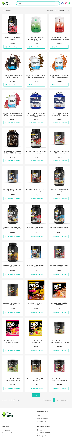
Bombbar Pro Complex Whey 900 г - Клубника (36, 152)
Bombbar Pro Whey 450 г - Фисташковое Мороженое (13, 379)
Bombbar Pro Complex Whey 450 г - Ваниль (12, 190)
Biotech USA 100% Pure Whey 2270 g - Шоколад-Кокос (35, 76)
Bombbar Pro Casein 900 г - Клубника (36, 228)
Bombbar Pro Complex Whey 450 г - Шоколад (36, 190)
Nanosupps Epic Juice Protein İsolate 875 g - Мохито (36, 39)
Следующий (64, 400)
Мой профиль (6, 430)
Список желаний (7, 433)
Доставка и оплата (42, 418)
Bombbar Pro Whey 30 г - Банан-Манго (36, 341)
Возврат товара (41, 421)
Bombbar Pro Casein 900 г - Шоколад (12, 266)
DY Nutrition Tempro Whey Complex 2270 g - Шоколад (59, 114)
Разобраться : (51, 11)
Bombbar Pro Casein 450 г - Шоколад (12, 304)
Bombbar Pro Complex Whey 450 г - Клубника (59, 152)
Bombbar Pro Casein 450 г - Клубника (59, 266)
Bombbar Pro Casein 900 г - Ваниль (59, 228)
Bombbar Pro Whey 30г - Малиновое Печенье (12, 341)
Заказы (4, 436)
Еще (36, 395)
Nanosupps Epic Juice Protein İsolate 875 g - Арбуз (59, 38)
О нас (38, 415)
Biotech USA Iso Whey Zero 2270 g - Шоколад (13, 76)
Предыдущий (47, 400)
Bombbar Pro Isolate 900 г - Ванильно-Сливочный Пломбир (12, 228)
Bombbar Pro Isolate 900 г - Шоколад (59, 190)
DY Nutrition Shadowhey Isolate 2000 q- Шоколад (12, 152)
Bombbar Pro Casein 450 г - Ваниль (36, 266)
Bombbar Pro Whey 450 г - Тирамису (36, 379)
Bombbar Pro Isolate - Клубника (12, 38)
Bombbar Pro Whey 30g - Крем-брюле (59, 304)
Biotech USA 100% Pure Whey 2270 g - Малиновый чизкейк (12, 114)
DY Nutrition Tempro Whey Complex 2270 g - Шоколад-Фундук (36, 115)
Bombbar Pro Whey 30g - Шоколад (36, 304)
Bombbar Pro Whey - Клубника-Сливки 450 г (59, 379)
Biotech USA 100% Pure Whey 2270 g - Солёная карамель (59, 76)
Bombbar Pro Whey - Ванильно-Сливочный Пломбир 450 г (59, 342)
